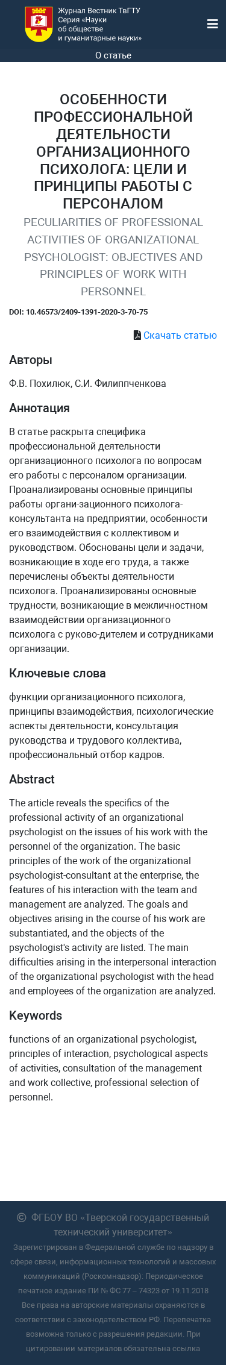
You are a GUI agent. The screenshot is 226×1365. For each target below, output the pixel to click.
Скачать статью (180, 335)
